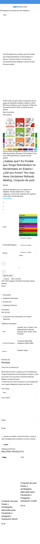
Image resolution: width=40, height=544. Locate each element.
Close (5, 457)
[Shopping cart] (38, 7)
